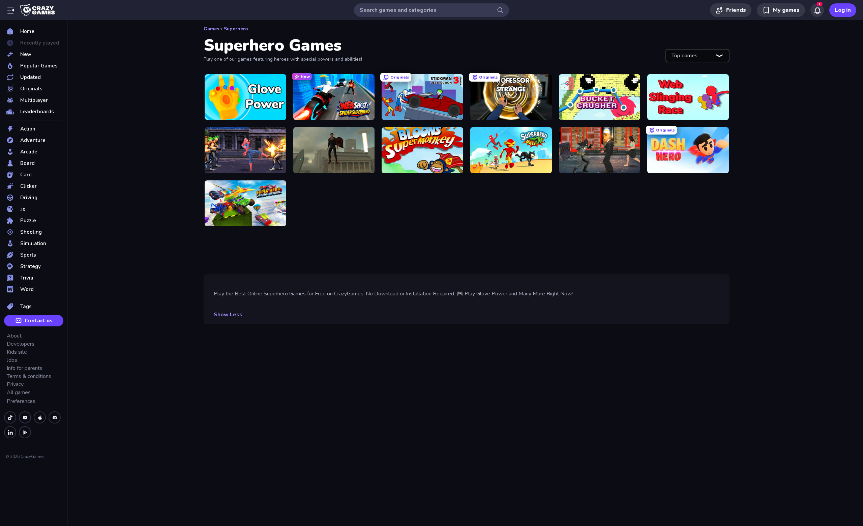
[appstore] (40, 417)
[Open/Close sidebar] (11, 10)
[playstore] (25, 432)
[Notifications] (817, 10)
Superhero (236, 29)
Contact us (39, 320)
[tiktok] (10, 417)
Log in (843, 10)
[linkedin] (10, 432)
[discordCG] (55, 417)
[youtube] (25, 417)
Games (211, 29)
